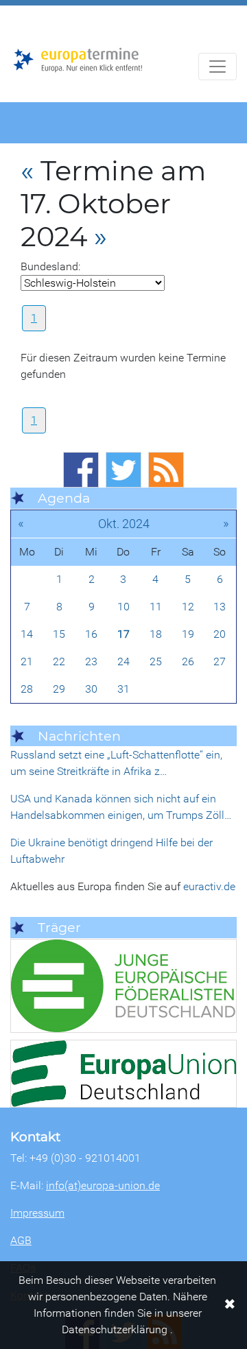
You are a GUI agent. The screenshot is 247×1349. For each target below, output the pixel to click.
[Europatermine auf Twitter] (123, 470)
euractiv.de (209, 886)
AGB (21, 1240)
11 (156, 606)
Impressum (37, 1212)
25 (156, 661)
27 (219, 661)
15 (59, 634)
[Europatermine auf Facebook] (81, 470)
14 (27, 634)
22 (59, 661)
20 (219, 634)
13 (219, 606)
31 (123, 688)
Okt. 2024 (124, 523)
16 (91, 634)
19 (188, 634)
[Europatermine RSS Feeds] (166, 470)
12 (188, 606)
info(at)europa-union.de (103, 1185)
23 (91, 661)
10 (123, 606)
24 (123, 661)
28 (27, 688)
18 (156, 634)
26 (188, 661)
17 (123, 634)
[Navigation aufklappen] (217, 66)
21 (27, 661)
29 (59, 688)
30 (91, 688)
